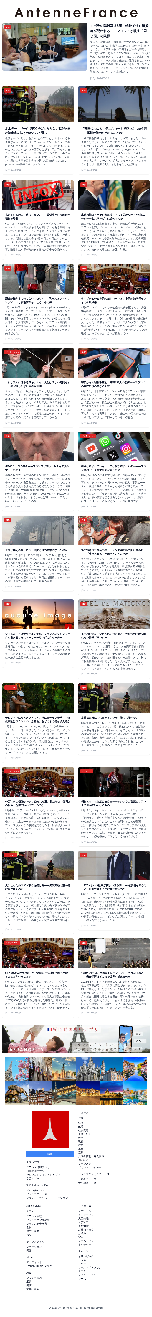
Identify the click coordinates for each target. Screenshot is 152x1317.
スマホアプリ (34, 1162)
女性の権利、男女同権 (91, 1156)
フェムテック (86, 1240)
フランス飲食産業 (36, 1223)
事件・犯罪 (84, 1134)
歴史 (80, 1145)
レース (82, 1278)
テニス (82, 1271)
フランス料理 (34, 1216)
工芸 (29, 1281)
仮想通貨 (83, 1226)
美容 (29, 1250)
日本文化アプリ (35, 1171)
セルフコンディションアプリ (43, 1174)
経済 (80, 1123)
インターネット (87, 1214)
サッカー (83, 1260)
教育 (80, 1141)
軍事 (80, 1148)
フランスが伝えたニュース (93, 1174)
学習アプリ (32, 1178)
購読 (50, 1154)
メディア (83, 1222)
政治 (80, 1126)
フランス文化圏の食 (38, 1220)
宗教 (80, 1152)
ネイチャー (84, 1244)
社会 (80, 1117)
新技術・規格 (86, 1229)
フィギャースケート (90, 1275)
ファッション (34, 1246)
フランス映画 (34, 1278)
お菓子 (30, 1235)
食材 (29, 1227)
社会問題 (83, 1130)
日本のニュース (87, 1179)
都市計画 (83, 1160)
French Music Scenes (39, 1266)
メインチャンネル (36, 1190)
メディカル (84, 1211)
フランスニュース (36, 1194)
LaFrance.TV (39, 1185)
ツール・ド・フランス (91, 1267)
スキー (82, 1263)
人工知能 (83, 1218)
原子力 (82, 1233)
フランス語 (84, 1163)
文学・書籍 (32, 1289)
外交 (80, 1137)
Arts (28, 1272)
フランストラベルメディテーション (47, 1197)
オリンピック (86, 1256)
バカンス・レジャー (90, 1167)
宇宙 (80, 1237)
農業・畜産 (32, 1231)
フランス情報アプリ (38, 1167)
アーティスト (34, 1262)
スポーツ (83, 1251)
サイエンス (84, 1206)
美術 (29, 1285)
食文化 (30, 1211)
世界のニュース (87, 1183)
